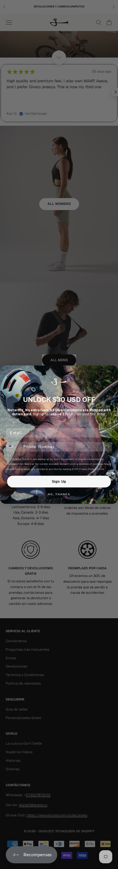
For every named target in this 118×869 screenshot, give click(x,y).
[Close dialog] (113, 370)
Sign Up (59, 481)
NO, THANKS (59, 494)
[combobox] (13, 446)
